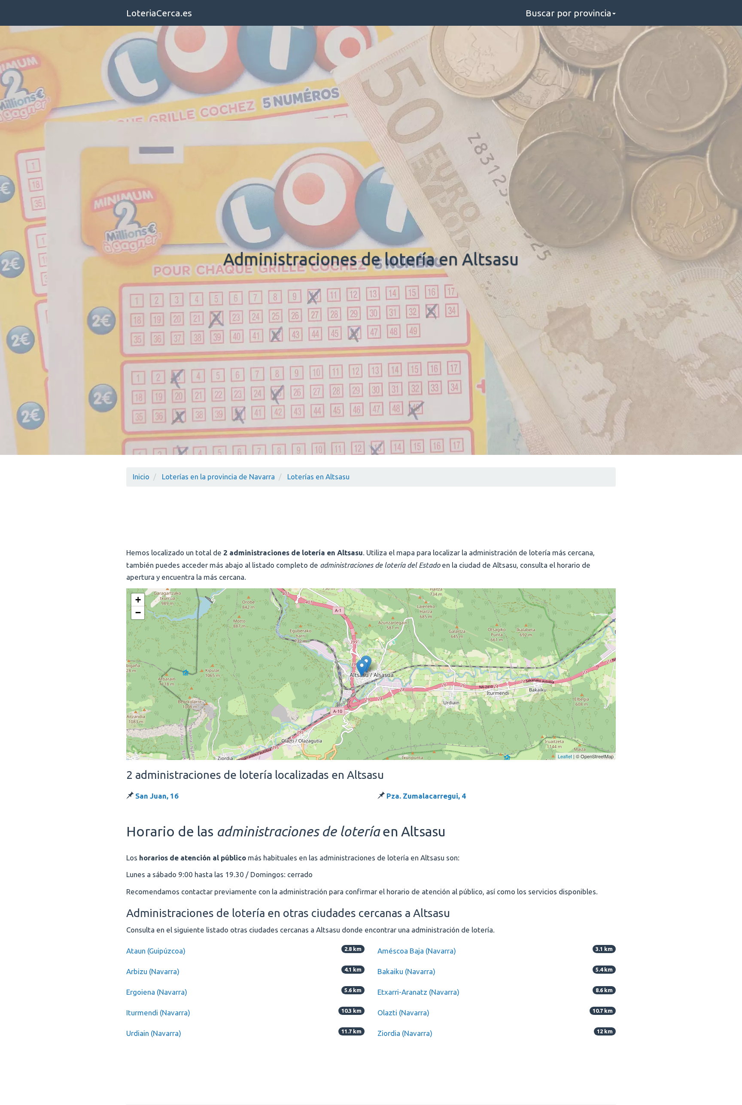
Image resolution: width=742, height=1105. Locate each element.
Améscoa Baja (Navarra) (416, 951)
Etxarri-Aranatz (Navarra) (418, 992)
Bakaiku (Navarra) (406, 971)
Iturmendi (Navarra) (158, 1012)
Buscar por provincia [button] (568, 13)
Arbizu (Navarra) (152, 971)
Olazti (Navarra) (403, 1012)
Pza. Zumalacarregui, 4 (426, 796)
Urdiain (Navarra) (153, 1033)
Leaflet (565, 756)
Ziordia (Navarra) (404, 1033)
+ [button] (138, 599)
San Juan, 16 (157, 796)
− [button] (138, 612)
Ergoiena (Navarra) (156, 992)
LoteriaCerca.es (159, 13)
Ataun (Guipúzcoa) (156, 951)
